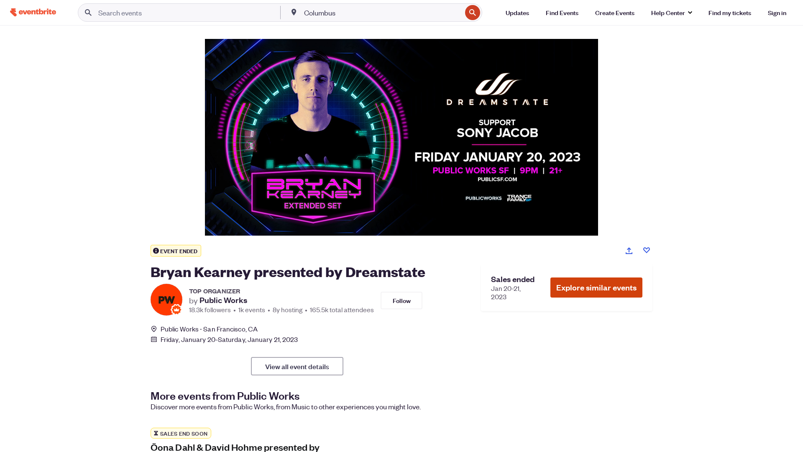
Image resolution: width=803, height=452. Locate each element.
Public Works (223, 300)
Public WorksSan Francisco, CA (209, 328)
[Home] (33, 12)
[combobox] (382, 12)
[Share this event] (629, 250)
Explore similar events (596, 287)
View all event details (297, 366)
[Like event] (646, 250)
